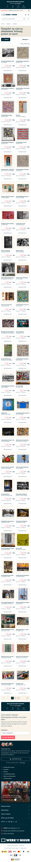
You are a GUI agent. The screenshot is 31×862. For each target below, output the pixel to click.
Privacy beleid (23, 848)
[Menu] (2, 15)
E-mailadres (4, 730)
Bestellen (6, 769)
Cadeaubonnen (7, 778)
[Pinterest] (9, 822)
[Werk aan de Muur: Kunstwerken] (29, 806)
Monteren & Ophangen (9, 776)
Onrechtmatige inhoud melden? (12, 848)
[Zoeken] (28, 18)
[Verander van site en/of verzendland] (29, 10)
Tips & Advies (5, 814)
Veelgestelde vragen (8, 767)
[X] (14, 822)
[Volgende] (27, 698)
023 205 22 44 (16, 759)
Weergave (25, 39)
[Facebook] (11, 822)
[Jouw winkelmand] (28, 14)
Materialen (5, 810)
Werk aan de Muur (7, 818)
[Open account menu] (25, 14)
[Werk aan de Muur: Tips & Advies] (29, 814)
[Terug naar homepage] (10, 14)
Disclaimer (21, 845)
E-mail (23, 762)
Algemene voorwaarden (12, 845)
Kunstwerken (5, 806)
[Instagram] (7, 822)
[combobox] (12, 19)
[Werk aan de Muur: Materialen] (29, 810)
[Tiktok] (16, 822)
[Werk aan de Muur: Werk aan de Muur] (29, 818)
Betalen (5, 771)
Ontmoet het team (8, 800)
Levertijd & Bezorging (9, 774)
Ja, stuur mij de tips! (8, 737)
